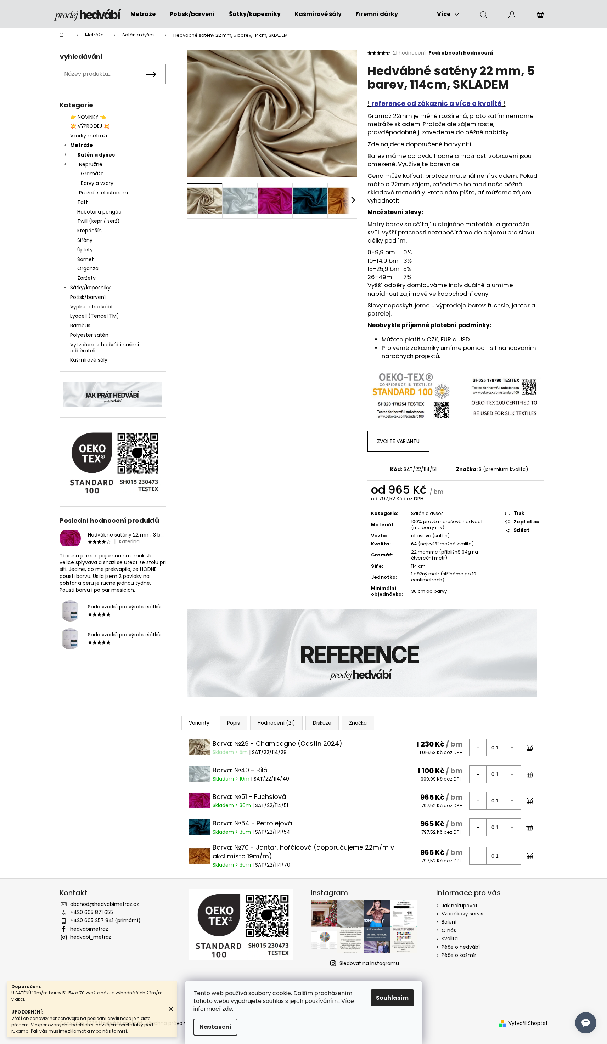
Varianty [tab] (199, 722)
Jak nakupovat (460, 905)
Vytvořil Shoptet (528, 1023)
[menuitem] (143, 14)
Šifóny (84, 240)
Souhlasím (392, 998)
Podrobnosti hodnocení (460, 53)
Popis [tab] (233, 722)
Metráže (81, 145)
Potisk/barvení (88, 297)
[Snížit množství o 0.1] (478, 747)
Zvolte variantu (398, 441)
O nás (449, 930)
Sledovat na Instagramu (369, 963)
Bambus (80, 325)
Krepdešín (89, 230)
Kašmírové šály (88, 359)
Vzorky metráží (88, 135)
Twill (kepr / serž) (98, 221)
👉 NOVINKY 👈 (88, 116)
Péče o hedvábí (461, 947)
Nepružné (90, 164)
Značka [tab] (358, 722)
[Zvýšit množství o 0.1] (512, 747)
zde (227, 1009)
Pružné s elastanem (103, 192)
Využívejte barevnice (428, 164)
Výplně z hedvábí (91, 306)
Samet (85, 259)
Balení (449, 921)
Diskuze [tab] (322, 722)
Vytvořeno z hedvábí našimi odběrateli (104, 347)
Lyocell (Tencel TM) (94, 315)
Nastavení (215, 1027)
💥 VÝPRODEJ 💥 (89, 126)
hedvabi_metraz (90, 937)
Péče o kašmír (459, 955)
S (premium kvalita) (503, 469)
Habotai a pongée (99, 211)
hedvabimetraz (89, 928)
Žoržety (86, 278)
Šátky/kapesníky (90, 287)
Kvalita (450, 938)
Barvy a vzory (97, 183)
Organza (88, 268)
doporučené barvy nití (438, 144)
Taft (82, 202)
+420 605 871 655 (91, 912)
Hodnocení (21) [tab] (276, 722)
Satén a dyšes (96, 154)
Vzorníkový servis (462, 913)
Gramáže (92, 173)
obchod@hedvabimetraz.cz (104, 904)
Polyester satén (89, 335)
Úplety (85, 249)
